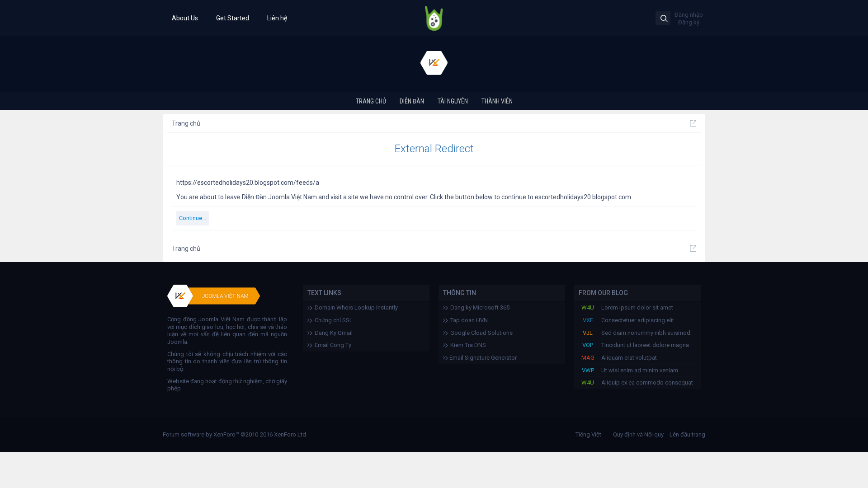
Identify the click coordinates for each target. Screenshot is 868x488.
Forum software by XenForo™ (235, 434)
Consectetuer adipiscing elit (637, 320)
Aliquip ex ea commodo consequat (647, 382)
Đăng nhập (689, 14)
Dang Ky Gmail (334, 332)
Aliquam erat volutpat (629, 357)
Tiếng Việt (588, 434)
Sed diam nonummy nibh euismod (645, 332)
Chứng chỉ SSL (334, 320)
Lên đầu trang (687, 434)
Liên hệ (277, 18)
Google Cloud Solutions (481, 332)
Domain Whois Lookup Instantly (356, 307)
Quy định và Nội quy (638, 434)
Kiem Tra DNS (468, 345)
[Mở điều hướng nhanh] (693, 123)
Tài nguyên (453, 101)
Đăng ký (688, 22)
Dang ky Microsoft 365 (479, 307)
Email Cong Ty (333, 345)
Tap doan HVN (469, 320)
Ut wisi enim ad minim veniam (639, 370)
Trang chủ (371, 101)
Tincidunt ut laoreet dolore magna (645, 345)
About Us (185, 18)
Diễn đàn (412, 101)
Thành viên (497, 101)
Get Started (232, 18)
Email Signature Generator (482, 357)
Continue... (192, 218)
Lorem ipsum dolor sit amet (637, 307)
